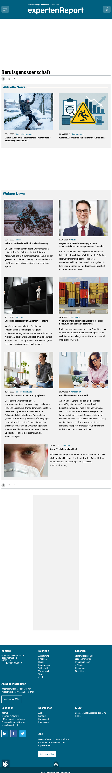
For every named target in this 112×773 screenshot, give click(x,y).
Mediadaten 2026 (12, 699)
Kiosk (77, 716)
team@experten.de (16, 719)
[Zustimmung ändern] (5, 763)
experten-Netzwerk (10, 716)
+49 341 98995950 (13, 663)
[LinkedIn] (4, 733)
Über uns (5, 713)
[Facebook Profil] (13, 733)
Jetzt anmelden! (47, 754)
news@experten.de (10, 725)
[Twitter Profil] (22, 733)
